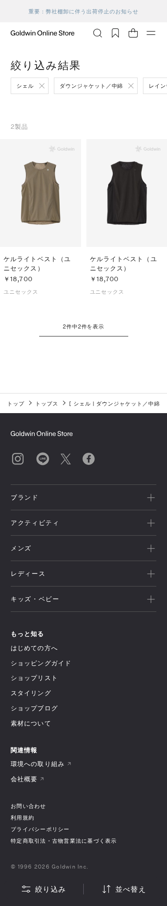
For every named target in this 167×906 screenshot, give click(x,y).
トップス (46, 403)
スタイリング (31, 693)
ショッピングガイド (41, 663)
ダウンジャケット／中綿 (91, 85)
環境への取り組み (38, 763)
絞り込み (50, 889)
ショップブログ (34, 708)
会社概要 (24, 779)
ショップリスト (34, 677)
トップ (15, 403)
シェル (25, 85)
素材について (31, 723)
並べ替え (130, 889)
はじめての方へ (34, 648)
